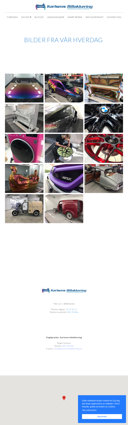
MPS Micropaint (95, 17)
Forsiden (12, 17)
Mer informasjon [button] (89, 410)
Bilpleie (39, 17)
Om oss (25, 17)
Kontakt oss (114, 17)
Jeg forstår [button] (102, 416)
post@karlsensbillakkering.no (68, 348)
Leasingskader (55, 17)
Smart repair (75, 17)
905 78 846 (68, 346)
